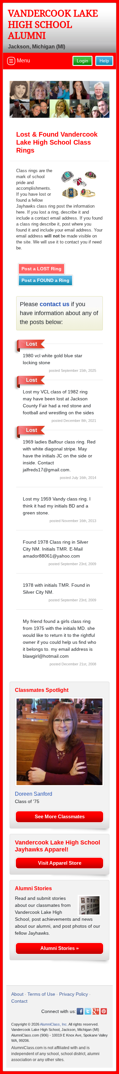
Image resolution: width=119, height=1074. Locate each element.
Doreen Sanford (33, 794)
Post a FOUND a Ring (45, 280)
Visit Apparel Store (59, 863)
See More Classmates (60, 816)
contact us (54, 304)
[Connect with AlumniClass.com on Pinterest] (103, 1011)
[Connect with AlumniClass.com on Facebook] (80, 1011)
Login (82, 60)
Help (104, 60)
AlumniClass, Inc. (54, 1024)
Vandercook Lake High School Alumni (53, 24)
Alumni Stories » (59, 948)
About (17, 994)
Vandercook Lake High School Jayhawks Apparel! (57, 846)
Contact (19, 1001)
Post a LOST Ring (41, 268)
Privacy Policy (73, 994)
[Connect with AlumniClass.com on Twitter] (88, 1011)
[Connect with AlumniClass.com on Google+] (96, 1011)
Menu (23, 60)
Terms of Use (41, 994)
